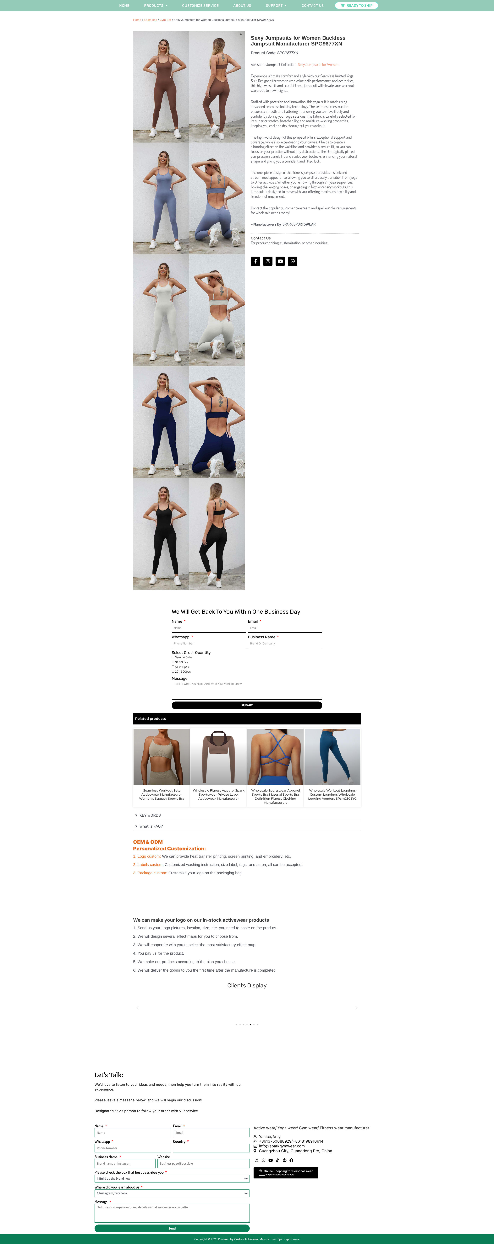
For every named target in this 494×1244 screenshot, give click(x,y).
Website (163, 1156)
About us (242, 5)
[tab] (247, 815)
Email (253, 621)
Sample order (184, 657)
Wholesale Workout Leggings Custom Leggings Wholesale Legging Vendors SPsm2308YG (332, 794)
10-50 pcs (181, 662)
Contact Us (313, 5)
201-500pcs (183, 671)
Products (153, 5)
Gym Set (165, 20)
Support (274, 5)
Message (179, 678)
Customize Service (200, 5)
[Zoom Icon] (241, 34)
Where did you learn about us (117, 1187)
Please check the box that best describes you (129, 1172)
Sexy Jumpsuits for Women (318, 64)
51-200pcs (182, 667)
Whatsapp (181, 637)
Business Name (262, 637)
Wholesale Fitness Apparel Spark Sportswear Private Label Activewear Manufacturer (218, 794)
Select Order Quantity (191, 652)
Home (124, 5)
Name (177, 621)
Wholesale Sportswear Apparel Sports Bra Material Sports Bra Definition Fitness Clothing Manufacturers (275, 796)
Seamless (150, 20)
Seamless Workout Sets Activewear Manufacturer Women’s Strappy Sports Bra (161, 794)
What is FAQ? (151, 826)
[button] (137, 1007)
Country (179, 1141)
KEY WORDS (150, 815)
